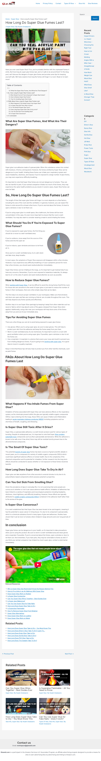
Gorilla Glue (88, 135)
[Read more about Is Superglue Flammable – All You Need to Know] (54, 677)
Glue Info (82, 3)
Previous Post (8, 654)
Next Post (69, 654)
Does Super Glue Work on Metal (18, 618)
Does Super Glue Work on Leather (19, 616)
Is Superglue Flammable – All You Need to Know (54, 689)
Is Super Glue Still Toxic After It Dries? (22, 105)
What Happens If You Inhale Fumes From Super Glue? (26, 103)
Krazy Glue (88, 145)
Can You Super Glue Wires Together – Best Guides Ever (26, 599)
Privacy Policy (48, 3)
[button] (75, 3)
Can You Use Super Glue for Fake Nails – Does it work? (52, 718)
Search (82, 14)
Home (38, 3)
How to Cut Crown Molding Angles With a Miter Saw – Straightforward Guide (89, 60)
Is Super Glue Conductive (16, 596)
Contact (58, 3)
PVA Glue (87, 152)
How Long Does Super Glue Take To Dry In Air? (24, 109)
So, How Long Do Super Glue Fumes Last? (21, 93)
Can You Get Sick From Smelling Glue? (22, 111)
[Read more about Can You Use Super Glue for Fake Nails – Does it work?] (54, 706)
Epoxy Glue (88, 128)
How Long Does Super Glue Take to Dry (21, 606)
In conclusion (12, 115)
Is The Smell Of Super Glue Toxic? (20, 107)
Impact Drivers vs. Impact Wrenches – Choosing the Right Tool (89, 42)
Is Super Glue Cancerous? (18, 113)
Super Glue (15, 19)
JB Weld (87, 141)
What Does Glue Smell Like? (88, 88)
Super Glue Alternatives (15, 613)
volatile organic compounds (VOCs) (26, 497)
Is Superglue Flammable (15, 608)
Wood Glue (88, 168)
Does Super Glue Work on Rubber (19, 594)
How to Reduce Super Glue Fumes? (21, 97)
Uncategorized (89, 165)
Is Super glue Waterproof (16, 601)
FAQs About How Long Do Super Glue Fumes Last (24, 101)
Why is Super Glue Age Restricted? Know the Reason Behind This (30, 589)
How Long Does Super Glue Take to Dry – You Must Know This (21, 718)
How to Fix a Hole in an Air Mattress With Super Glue (25, 591)
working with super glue (52, 342)
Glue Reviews (93, 3)
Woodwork (88, 172)
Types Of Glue (69, 3)
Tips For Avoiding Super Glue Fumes (21, 99)
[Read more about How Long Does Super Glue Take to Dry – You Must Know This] (21, 706)
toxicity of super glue (22, 452)
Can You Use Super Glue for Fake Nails (21, 604)
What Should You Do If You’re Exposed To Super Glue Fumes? (27, 95)
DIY (85, 121)
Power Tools (88, 148)
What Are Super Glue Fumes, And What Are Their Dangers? (29, 90)
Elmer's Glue (88, 125)
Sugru (86, 155)
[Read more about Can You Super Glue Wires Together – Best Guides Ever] (21, 677)
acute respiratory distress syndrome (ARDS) (28, 419)
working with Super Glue (18, 285)
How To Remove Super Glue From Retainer (22, 611)
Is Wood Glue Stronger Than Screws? (89, 97)
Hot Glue (87, 138)
